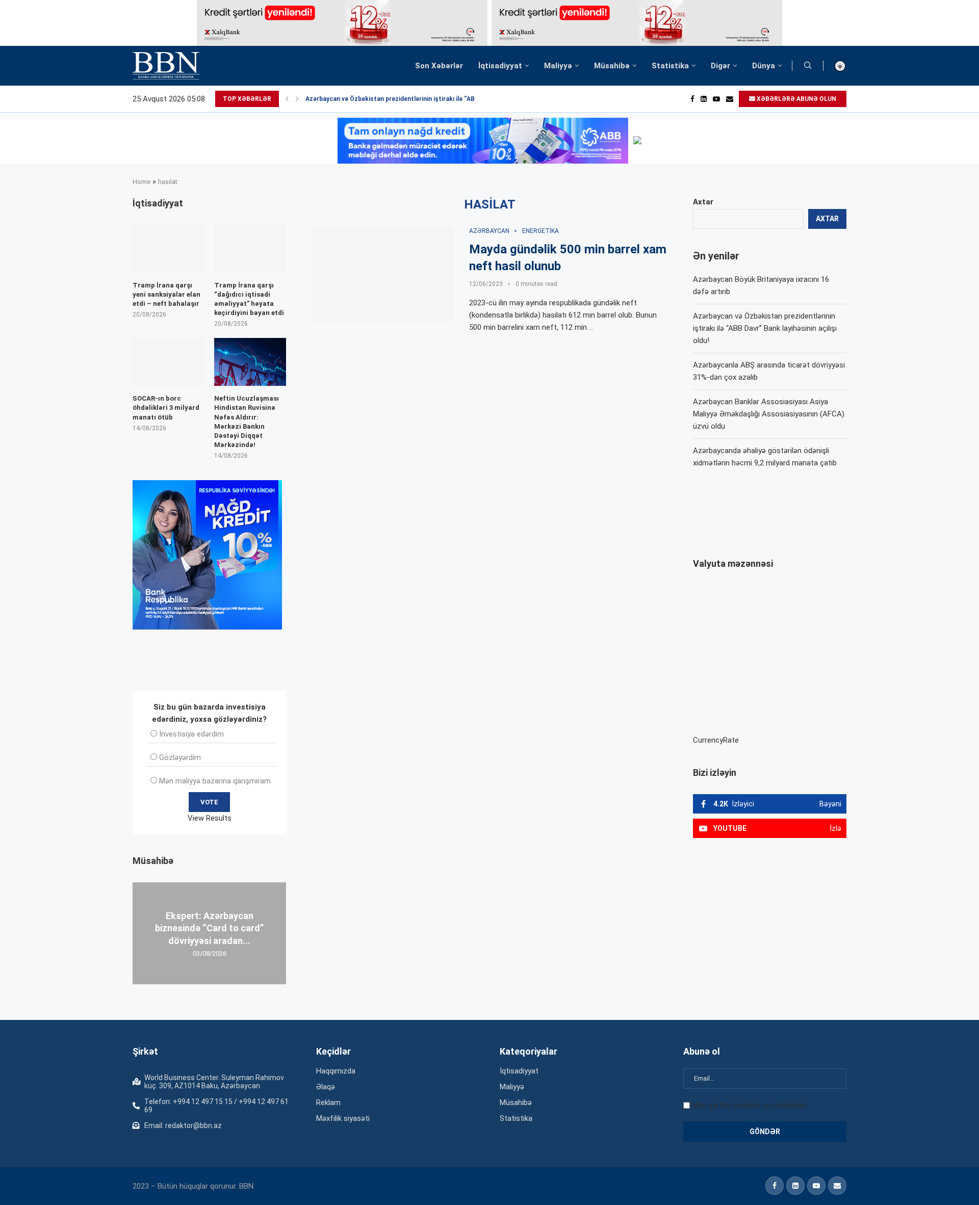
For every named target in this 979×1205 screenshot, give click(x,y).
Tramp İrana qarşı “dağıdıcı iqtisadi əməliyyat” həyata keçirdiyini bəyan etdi (249, 299)
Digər (720, 65)
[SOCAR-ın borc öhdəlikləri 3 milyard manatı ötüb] (168, 362)
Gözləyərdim (180, 757)
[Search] (808, 66)
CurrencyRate (716, 740)
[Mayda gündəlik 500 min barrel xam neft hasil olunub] (383, 274)
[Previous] (287, 99)
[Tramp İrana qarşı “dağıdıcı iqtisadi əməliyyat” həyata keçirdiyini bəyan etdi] (250, 248)
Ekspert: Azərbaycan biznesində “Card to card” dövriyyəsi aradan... (209, 928)
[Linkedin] (703, 99)
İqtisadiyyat (500, 65)
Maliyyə (558, 65)
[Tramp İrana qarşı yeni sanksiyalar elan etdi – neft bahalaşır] (168, 248)
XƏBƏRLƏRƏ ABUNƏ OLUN (795, 98)
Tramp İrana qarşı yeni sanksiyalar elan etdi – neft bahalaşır (166, 294)
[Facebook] (692, 99)
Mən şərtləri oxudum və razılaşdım (749, 1105)
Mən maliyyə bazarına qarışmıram (215, 780)
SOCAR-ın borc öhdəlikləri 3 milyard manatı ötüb (166, 408)
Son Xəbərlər (439, 65)
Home (141, 182)
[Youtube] (716, 99)
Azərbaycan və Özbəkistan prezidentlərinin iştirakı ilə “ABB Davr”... (403, 98)
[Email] (730, 99)
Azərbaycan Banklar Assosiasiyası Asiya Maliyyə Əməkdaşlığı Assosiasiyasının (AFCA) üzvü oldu (768, 414)
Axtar (703, 201)
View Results (209, 818)
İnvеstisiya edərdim (191, 734)
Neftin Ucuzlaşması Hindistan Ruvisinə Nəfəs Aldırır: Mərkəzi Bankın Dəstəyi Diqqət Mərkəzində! (246, 422)
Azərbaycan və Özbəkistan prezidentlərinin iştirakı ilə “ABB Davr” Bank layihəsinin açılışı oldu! (765, 328)
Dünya (763, 65)
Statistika (670, 65)
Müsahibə (612, 65)
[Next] (297, 99)
